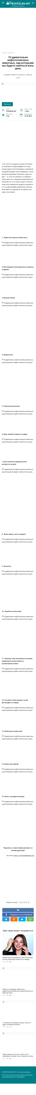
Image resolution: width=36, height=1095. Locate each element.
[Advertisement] (18, 31)
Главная (4, 52)
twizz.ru (16, 855)
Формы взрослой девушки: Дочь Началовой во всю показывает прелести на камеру (18, 958)
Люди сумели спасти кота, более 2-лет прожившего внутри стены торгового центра (18, 1055)
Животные (11, 52)
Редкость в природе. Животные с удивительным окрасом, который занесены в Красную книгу (18, 991)
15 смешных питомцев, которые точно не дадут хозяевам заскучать (17, 1023)
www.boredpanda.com (26, 855)
